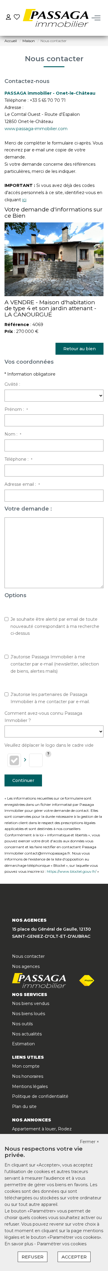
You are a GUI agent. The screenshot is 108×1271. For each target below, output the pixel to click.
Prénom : (16, 409)
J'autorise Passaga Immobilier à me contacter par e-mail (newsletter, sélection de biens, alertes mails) (54, 664)
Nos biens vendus (30, 1003)
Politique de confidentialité (40, 1096)
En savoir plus (19, 1244)
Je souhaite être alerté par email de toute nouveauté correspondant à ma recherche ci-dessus (54, 626)
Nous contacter (28, 956)
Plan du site (24, 1106)
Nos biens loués (28, 1013)
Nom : (12, 434)
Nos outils (22, 1023)
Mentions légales (30, 1086)
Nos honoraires (27, 1076)
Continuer (23, 780)
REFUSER (33, 1257)
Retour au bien (79, 348)
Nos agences (26, 966)
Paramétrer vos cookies (61, 1244)
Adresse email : (22, 484)
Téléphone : (18, 459)
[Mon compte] (8, 18)
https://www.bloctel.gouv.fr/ (71, 871)
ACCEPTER (74, 1257)
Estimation (23, 1043)
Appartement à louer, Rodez (42, 1129)
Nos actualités (27, 1034)
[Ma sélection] (17, 18)
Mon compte (26, 1066)
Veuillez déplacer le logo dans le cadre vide (49, 745)
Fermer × (89, 1141)
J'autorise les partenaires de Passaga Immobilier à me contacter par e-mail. (50, 698)
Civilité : (12, 384)
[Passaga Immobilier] (55, 18)
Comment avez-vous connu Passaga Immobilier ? (43, 717)
